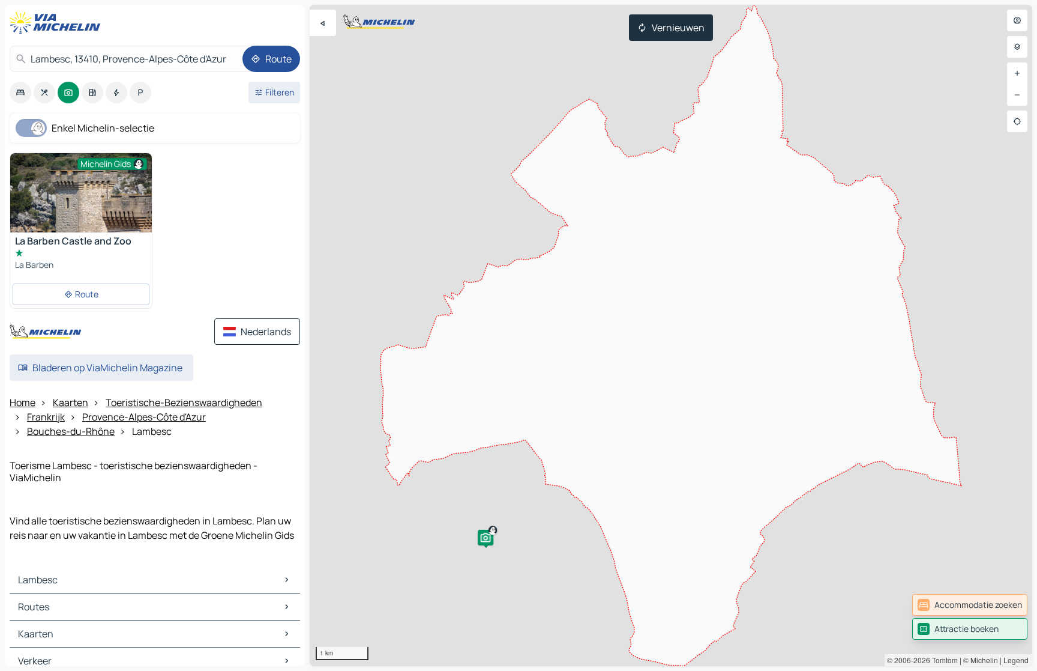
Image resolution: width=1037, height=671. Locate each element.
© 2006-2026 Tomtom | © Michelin (942, 660)
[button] (485, 537)
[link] (969, 605)
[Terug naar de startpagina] (58, 23)
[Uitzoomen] (1017, 95)
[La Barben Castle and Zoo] (81, 200)
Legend (1016, 660)
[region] (671, 335)
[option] (20, 92)
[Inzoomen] (1017, 73)
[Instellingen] (1017, 47)
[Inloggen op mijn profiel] (1017, 20)
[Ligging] (1017, 121)
